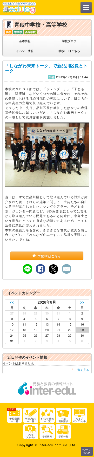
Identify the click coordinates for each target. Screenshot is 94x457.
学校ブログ (69, 41)
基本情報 (25, 41)
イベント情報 (25, 51)
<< (12, 302)
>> (82, 302)
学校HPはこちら (69, 51)
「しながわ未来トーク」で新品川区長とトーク (46, 68)
